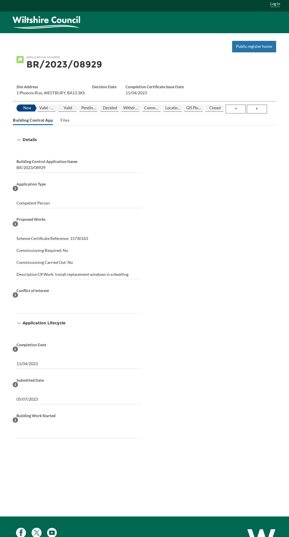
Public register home (254, 46)
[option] (27, 108)
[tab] (33, 120)
